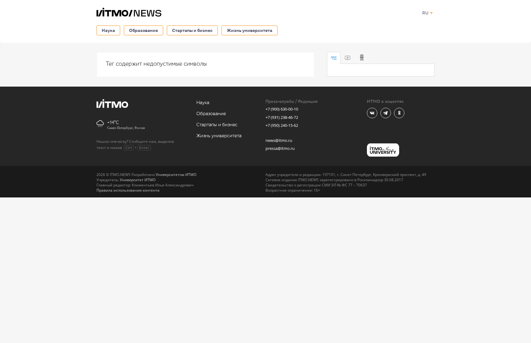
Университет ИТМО (137, 179)
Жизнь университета (249, 30)
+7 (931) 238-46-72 (282, 117)
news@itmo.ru (279, 140)
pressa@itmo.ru (280, 148)
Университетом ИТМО (176, 174)
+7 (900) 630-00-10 (282, 109)
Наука (108, 30)
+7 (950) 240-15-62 (282, 125)
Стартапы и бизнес (192, 30)
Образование (143, 30)
